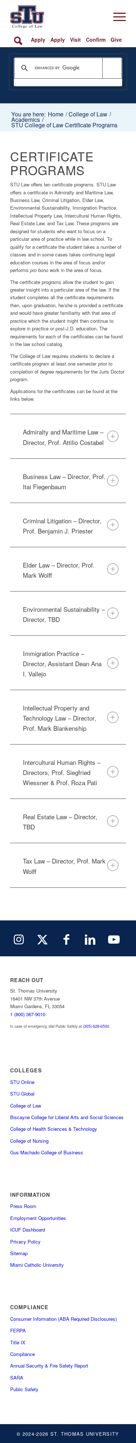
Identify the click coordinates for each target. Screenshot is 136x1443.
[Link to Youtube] (114, 938)
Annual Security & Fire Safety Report (49, 1365)
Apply (38, 39)
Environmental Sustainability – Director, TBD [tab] (64, 614)
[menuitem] (116, 16)
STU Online (22, 1082)
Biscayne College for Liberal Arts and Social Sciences (67, 1117)
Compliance (22, 1354)
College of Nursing (29, 1140)
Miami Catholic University (37, 1264)
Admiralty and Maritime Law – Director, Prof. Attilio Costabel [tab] (63, 436)
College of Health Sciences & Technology (53, 1128)
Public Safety (24, 1389)
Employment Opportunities (38, 1218)
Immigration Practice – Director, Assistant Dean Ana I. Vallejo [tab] (62, 663)
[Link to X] (42, 938)
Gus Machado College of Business (46, 1152)
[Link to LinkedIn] (90, 938)
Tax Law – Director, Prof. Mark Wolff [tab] (64, 865)
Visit (75, 39)
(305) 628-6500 (96, 1026)
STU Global (22, 1093)
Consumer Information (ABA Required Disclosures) (63, 1318)
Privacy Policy (25, 1241)
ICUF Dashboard (27, 1229)
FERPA (18, 1330)
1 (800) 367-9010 (27, 1014)
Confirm (96, 39)
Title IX (17, 1342)
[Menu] (116, 16)
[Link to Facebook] (66, 938)
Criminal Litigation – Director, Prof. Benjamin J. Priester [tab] (62, 525)
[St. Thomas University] (56, 16)
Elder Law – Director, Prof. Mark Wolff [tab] (59, 570)
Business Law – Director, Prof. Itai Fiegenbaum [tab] (64, 481)
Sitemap (19, 1253)
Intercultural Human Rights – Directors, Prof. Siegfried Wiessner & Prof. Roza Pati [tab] (61, 772)
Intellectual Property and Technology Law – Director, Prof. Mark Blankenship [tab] (59, 718)
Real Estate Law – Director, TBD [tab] (60, 821)
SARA (16, 1377)
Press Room (23, 1206)
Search (19, 40)
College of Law (25, 1105)
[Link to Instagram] (19, 938)
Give (116, 39)
